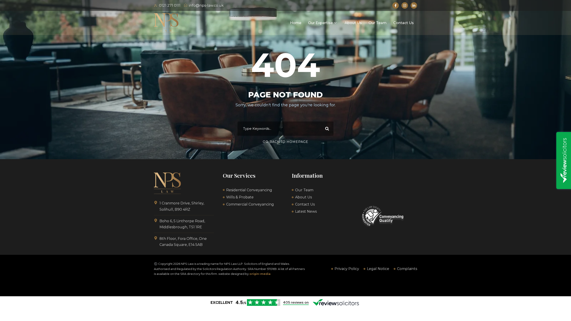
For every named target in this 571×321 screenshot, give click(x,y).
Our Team (377, 23)
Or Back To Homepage (285, 142)
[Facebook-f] (395, 5)
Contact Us (403, 23)
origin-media (260, 274)
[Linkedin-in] (414, 5)
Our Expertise (320, 23)
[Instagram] (404, 5)
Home (295, 23)
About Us (353, 23)
